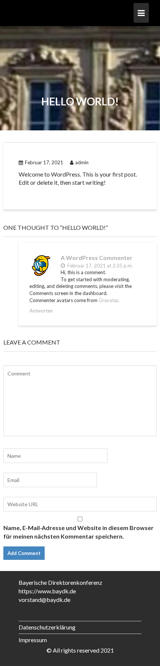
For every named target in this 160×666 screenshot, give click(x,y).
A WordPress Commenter (96, 257)
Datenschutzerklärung (47, 627)
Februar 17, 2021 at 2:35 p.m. (99, 266)
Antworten (41, 311)
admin (82, 162)
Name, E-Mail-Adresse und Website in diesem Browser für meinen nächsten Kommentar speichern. (78, 532)
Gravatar (108, 300)
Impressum (33, 639)
